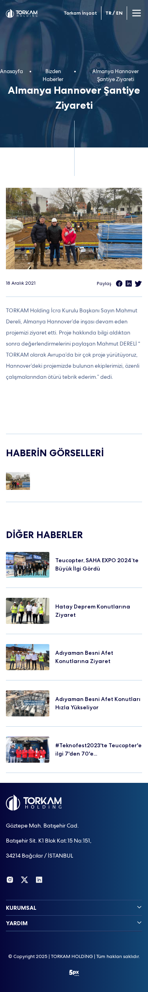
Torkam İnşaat (80, 13)
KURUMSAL (21, 907)
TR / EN (114, 13)
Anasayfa (11, 71)
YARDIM (17, 923)
